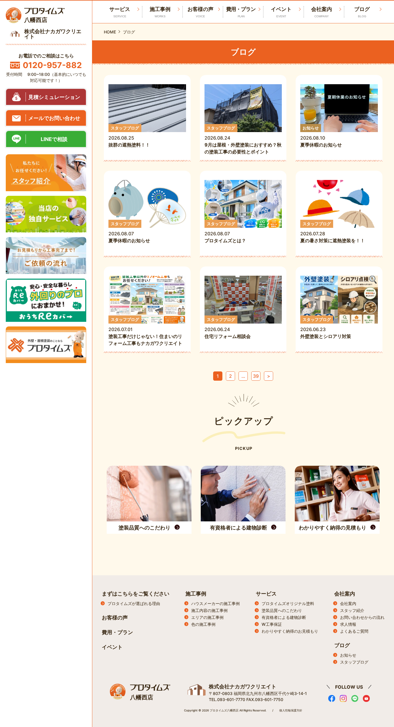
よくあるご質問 (354, 631)
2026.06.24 (229, 328)
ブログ (362, 12)
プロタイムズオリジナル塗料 (288, 603)
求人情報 (348, 624)
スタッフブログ (354, 662)
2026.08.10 (321, 136)
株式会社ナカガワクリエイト (242, 686)
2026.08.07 (129, 232)
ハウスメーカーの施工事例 (215, 603)
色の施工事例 (203, 624)
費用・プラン (241, 12)
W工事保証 (272, 624)
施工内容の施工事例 (209, 610)
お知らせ (348, 655)
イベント (281, 12)
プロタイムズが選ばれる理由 (134, 603)
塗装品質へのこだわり (282, 610)
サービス (266, 594)
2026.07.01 (145, 332)
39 (256, 376)
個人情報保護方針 (290, 710)
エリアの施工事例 (207, 617)
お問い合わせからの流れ (362, 617)
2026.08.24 (243, 140)
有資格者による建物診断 (284, 617)
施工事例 (160, 12)
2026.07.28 (332, 232)
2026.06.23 (325, 328)
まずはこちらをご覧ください (135, 594)
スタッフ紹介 (352, 610)
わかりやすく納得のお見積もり (290, 631)
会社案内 (321, 12)
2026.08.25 (129, 136)
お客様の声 (200, 12)
